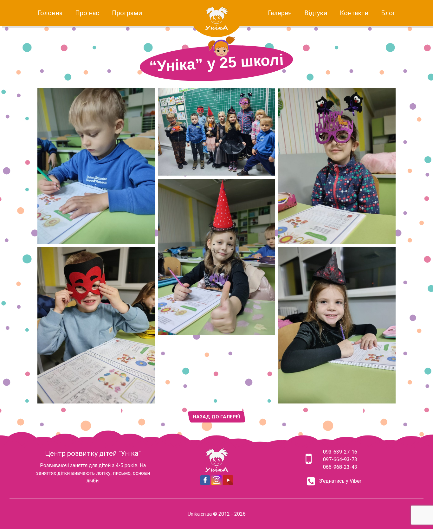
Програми (127, 13)
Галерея (280, 13)
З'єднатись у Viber (340, 481)
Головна (49, 13)
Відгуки (315, 13)
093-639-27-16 (340, 452)
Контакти (354, 13)
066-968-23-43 (340, 467)
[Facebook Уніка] (205, 484)
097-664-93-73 (340, 459)
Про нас (87, 13)
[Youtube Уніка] (228, 484)
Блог (388, 13)
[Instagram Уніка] (216, 484)
